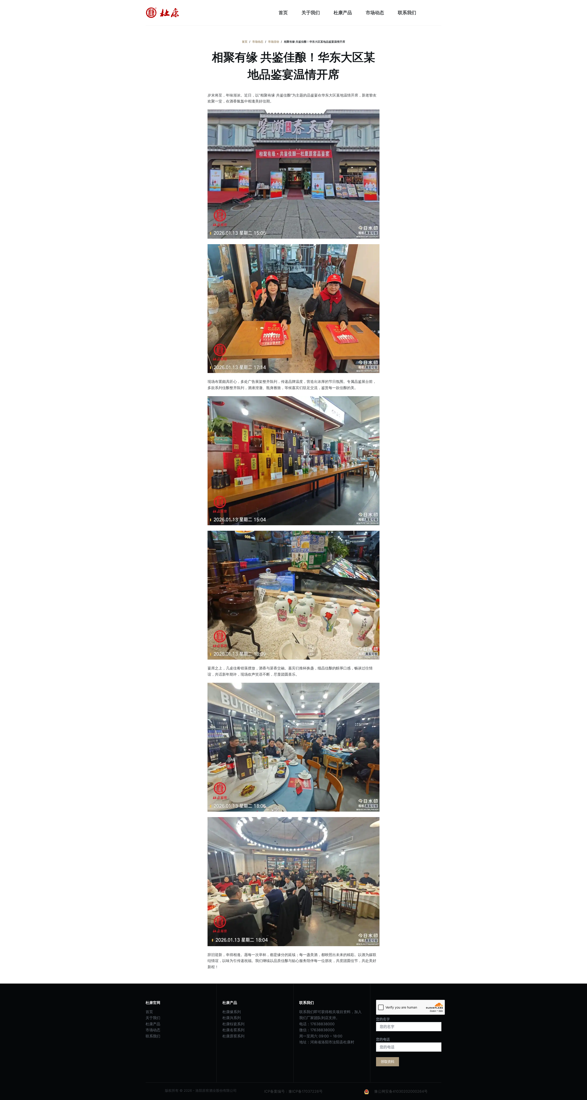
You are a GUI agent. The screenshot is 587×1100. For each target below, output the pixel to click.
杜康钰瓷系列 (233, 1024)
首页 (283, 12)
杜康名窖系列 (233, 1030)
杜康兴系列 (231, 1017)
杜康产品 (343, 12)
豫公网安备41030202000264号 (401, 1091)
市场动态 (375, 12)
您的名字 (383, 1019)
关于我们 (311, 12)
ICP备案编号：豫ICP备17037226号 (293, 1091)
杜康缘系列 (231, 1011)
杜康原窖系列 (233, 1036)
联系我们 (407, 12)
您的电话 (383, 1039)
